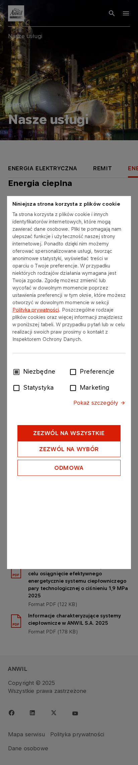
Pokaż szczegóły (95, 402)
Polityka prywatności (35, 310)
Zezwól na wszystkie (69, 433)
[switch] (74, 371)
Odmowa (69, 467)
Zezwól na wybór (69, 449)
